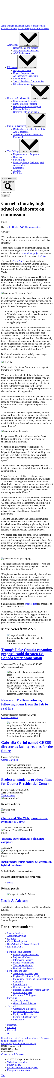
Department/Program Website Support (31, 989)
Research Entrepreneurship (26, 112)
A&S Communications (30, 227)
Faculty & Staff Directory (25, 1017)
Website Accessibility (17, 1062)
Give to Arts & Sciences (24, 1003)
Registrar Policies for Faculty (27, 976)
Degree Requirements (23, 73)
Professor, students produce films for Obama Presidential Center (26, 781)
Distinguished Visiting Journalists (29, 129)
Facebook (11, 1030)
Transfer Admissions (23, 965)
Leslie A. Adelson (14, 901)
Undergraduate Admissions (26, 954)
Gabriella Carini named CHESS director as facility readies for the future (27, 747)
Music (10, 882)
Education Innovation (23, 84)
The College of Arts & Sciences (34, 28)
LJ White (41, 256)
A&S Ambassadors (22, 53)
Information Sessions (23, 960)
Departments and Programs (26, 154)
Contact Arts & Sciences (24, 1008)
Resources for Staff (22, 987)
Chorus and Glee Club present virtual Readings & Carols (24, 820)
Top (3, 1075)
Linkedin (11, 1027)
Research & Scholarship (18, 98)
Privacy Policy (14, 1065)
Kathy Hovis (12, 227)
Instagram (11, 1024)
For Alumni (12, 998)
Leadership (18, 168)
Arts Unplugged (20, 132)
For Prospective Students (19, 952)
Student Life (19, 159)
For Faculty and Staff (17, 970)
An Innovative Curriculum (25, 76)
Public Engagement (16, 126)
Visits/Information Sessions (26, 50)
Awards (17, 170)
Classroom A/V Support (24, 995)
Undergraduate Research (25, 101)
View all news (8, 795)
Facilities (17, 173)
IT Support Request (22, 992)
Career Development (17, 941)
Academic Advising (16, 936)
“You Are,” (18, 261)
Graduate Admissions (23, 968)
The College (13, 151)
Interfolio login (20, 984)
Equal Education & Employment (22, 1067)
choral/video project (30, 253)
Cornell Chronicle (9, 717)
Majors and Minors (22, 70)
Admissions (12, 45)
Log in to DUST (15, 946)
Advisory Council (21, 1000)
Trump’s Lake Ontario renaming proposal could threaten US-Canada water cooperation (26, 654)
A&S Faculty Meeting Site (25, 973)
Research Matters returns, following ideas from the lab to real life (24, 704)
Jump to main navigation (13, 25)
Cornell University (10, 28)
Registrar (11, 938)
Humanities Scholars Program (27, 106)
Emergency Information (18, 1070)
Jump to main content (35, 25)
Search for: (6, 192)
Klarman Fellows (21, 109)
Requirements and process (25, 48)
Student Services (21, 78)
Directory (17, 157)
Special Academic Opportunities (28, 81)
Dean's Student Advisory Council (23, 944)
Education (12, 67)
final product (31, 604)
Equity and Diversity (23, 1014)
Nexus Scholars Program (25, 103)
